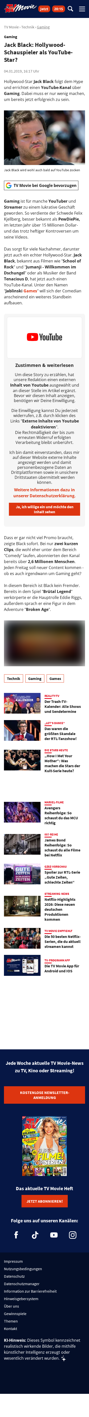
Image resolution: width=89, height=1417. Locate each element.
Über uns (11, 1306)
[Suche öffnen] (70, 9)
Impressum (13, 1261)
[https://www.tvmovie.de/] (20, 8)
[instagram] (72, 1235)
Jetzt (44, 8)
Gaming (43, 26)
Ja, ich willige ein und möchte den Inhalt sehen (44, 509)
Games (30, 291)
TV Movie (11, 26)
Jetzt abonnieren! (44, 1201)
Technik (27, 26)
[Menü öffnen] (82, 9)
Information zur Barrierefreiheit (30, 1291)
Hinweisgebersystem (21, 1298)
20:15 (58, 8)
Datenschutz (14, 1276)
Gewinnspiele (15, 1313)
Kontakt (10, 1328)
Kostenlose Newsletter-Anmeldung (44, 1095)
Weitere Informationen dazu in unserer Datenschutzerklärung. (44, 493)
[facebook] (16, 1235)
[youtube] (53, 1235)
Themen (11, 1321)
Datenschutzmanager (22, 1283)
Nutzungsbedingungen (23, 1268)
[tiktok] (35, 1235)
